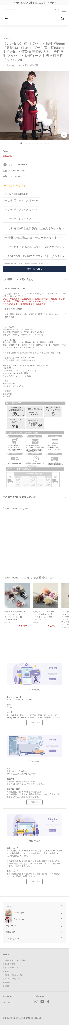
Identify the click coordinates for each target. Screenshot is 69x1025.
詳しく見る (10, 316)
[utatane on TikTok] (48, 1001)
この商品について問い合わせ (18, 279)
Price (5, 151)
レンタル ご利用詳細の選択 (15, 194)
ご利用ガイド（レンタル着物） (15, 960)
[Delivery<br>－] (34, 746)
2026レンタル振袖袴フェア (38, 577)
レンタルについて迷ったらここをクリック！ (34, 2)
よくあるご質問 (9, 964)
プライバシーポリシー (11, 978)
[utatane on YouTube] (42, 1001)
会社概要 (6, 986)
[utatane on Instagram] (36, 1001)
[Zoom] (64, 135)
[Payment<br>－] (34, 674)
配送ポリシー (8, 971)
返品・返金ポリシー (10, 967)
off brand (9, 65)
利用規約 (6, 982)
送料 (26, 263)
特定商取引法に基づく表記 (13, 975)
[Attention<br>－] (34, 825)
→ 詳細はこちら (34, 723)
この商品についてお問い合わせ (19, 497)
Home (5, 38)
